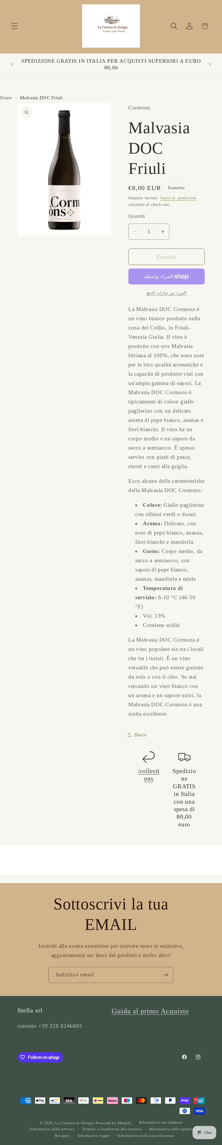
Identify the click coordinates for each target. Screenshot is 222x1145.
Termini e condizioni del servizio (112, 1129)
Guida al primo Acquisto (150, 1011)
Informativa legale (93, 1135)
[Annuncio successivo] (210, 64)
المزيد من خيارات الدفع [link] (166, 293)
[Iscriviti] (165, 975)
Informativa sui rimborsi (160, 1122)
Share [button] (140, 735)
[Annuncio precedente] (12, 64)
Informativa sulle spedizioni (174, 1129)
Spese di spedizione (178, 198)
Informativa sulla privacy (52, 1129)
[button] (14, 26)
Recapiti (62, 1135)
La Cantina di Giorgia (75, 1123)
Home (6, 97)
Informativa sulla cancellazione (146, 1135)
